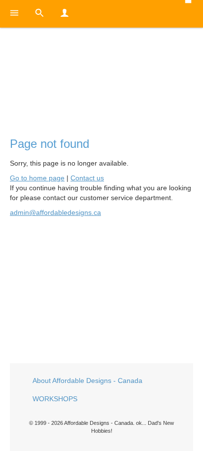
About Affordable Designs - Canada (87, 380)
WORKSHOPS (55, 399)
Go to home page (37, 178)
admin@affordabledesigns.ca (55, 212)
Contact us (87, 178)
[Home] (101, 74)
